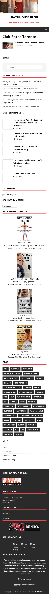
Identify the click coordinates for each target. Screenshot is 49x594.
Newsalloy (6, 513)
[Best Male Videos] (32, 529)
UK (16, 430)
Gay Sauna (38, 397)
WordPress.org (9, 459)
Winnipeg (8, 434)
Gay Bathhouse (23, 397)
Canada (39, 378)
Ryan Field (6, 503)
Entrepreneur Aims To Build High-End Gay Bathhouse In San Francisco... (28, 123)
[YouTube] (33, 546)
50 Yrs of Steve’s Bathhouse (27, 106)
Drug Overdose (25, 392)
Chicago (7, 383)
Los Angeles (9, 406)
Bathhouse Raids (11, 378)
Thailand (32, 425)
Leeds (22, 402)
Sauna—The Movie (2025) (27, 88)
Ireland (13, 402)
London (31, 402)
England (39, 392)
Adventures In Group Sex (12, 497)
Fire (5, 397)
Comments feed (9, 455)
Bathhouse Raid (30, 373)
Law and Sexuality (9, 500)
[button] (45, 29)
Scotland (17, 420)
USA (22, 430)
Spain (39, 420)
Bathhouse (27, 369)
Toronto (8, 430)
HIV (5, 402)
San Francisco (10, 416)
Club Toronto (20, 383)
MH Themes (39, 591)
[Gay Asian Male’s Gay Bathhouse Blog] (12, 484)
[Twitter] (24, 546)
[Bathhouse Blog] (19, 11)
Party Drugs (21, 411)
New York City (24, 406)
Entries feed (7, 451)
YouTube (19, 434)
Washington (33, 430)
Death (36, 388)
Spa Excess (28, 420)
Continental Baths (12, 388)
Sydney (21, 425)
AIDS (5, 369)
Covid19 (27, 388)
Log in (5, 447)
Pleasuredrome (36, 411)
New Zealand (38, 406)
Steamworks (9, 425)
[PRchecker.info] (24, 579)
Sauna (6, 420)
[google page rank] (24, 585)
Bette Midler (27, 378)
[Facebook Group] (16, 546)
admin (30, 45)
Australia (15, 369)
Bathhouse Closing (12, 373)
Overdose (8, 411)
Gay (12, 397)
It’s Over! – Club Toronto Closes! (29, 42)
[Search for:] (24, 67)
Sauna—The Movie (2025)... (25, 173)
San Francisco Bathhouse (31, 416)
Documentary (10, 392)
